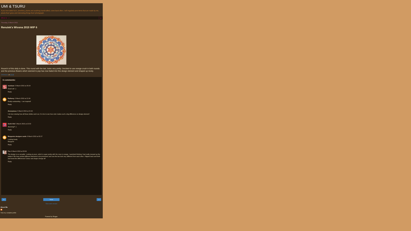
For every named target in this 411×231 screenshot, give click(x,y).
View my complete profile (8, 213)
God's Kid (11, 124)
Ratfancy (11, 98)
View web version (51, 203)
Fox (9, 151)
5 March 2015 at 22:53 (23, 124)
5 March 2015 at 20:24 (23, 86)
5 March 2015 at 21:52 (25, 111)
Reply (10, 92)
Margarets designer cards (17, 136)
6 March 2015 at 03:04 (19, 151)
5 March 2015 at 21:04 (22, 98)
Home (51, 199)
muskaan (11, 86)
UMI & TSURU (13, 6)
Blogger (55, 216)
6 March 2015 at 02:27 (34, 136)
